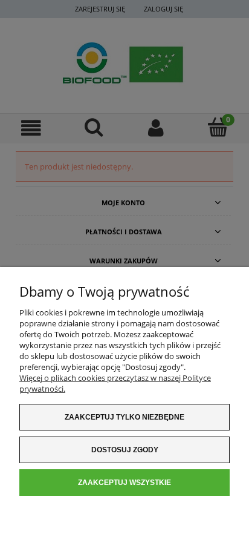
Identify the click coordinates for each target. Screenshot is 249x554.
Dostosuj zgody (124, 450)
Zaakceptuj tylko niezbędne (124, 417)
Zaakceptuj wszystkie (124, 482)
